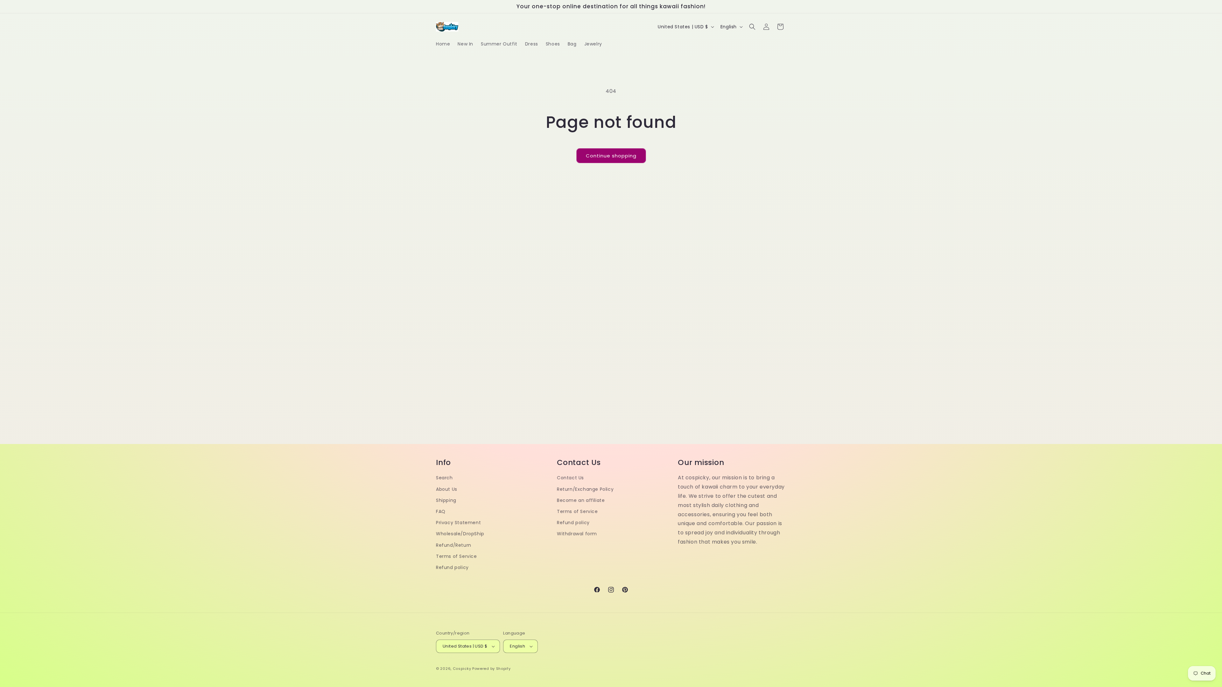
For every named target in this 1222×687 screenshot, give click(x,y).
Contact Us (570, 478)
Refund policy (452, 567)
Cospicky (462, 668)
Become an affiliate (581, 500)
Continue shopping (611, 155)
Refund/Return (453, 545)
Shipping (446, 500)
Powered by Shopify (491, 668)
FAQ (441, 511)
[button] (752, 27)
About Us (446, 489)
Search (444, 478)
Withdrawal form (577, 534)
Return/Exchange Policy (585, 489)
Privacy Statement (458, 522)
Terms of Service (456, 556)
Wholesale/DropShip (460, 534)
